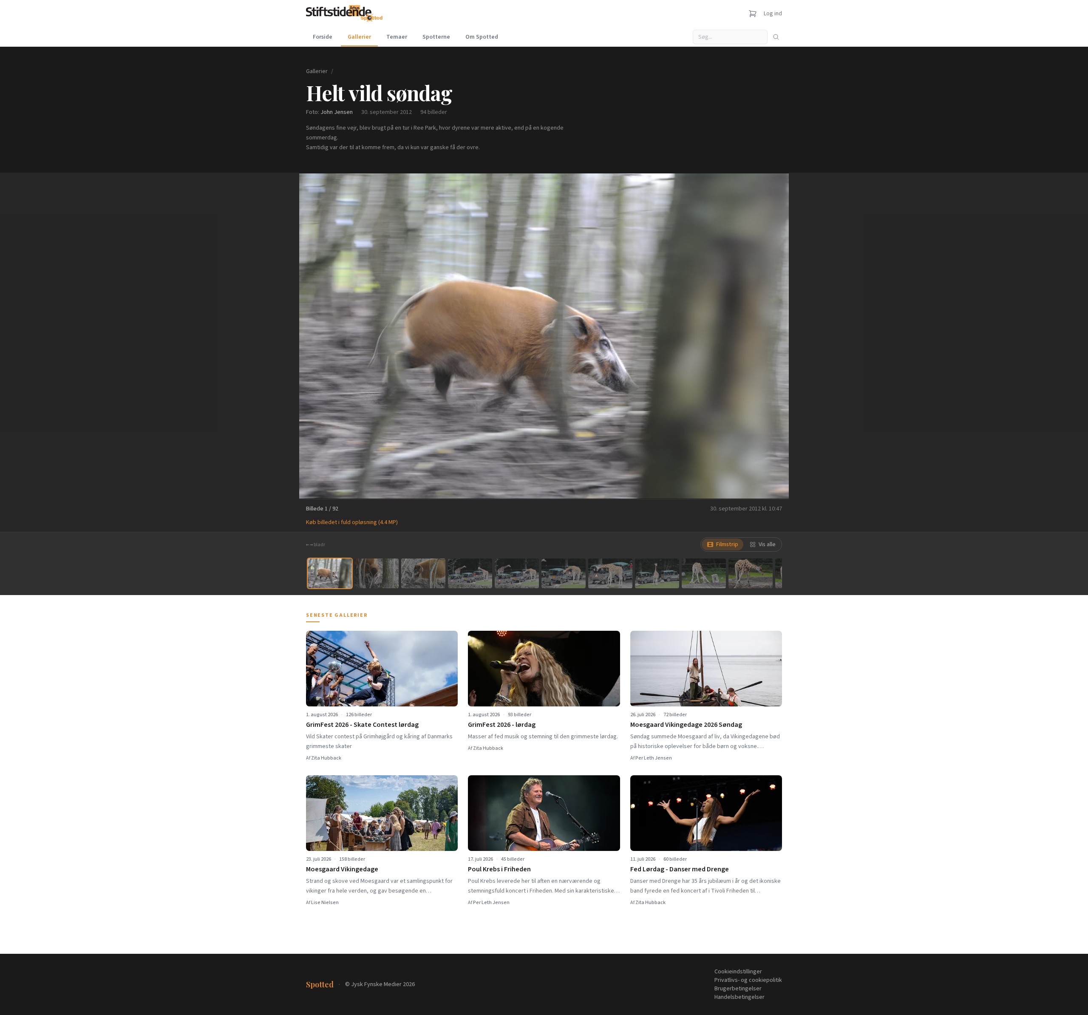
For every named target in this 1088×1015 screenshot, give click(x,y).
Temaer (396, 37)
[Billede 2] (376, 573)
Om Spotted (481, 37)
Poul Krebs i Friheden (499, 869)
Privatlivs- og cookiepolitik (748, 980)
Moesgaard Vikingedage (342, 869)
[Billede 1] (330, 573)
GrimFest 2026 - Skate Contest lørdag (362, 724)
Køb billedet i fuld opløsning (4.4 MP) (352, 522)
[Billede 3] (423, 573)
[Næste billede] (772, 336)
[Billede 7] (610, 573)
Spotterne (436, 37)
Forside (322, 37)
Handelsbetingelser (739, 997)
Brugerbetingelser (738, 988)
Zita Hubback (326, 758)
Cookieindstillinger (738, 971)
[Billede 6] (563, 573)
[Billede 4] (470, 573)
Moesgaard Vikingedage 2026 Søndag (686, 724)
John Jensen (336, 112)
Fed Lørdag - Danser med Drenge (679, 869)
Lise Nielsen (325, 902)
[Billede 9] (704, 573)
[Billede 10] (750, 573)
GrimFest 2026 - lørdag (502, 724)
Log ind (773, 13)
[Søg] (776, 37)
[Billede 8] (657, 573)
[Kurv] (752, 13)
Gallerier (359, 37)
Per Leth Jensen (653, 758)
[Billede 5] (517, 573)
